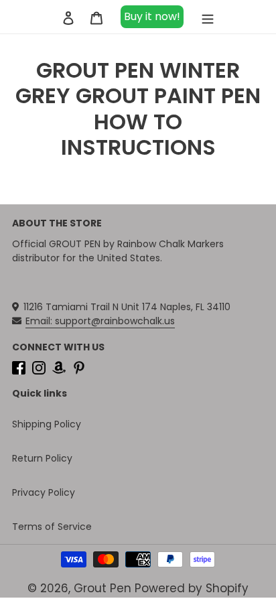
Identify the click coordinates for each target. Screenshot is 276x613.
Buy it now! (152, 16)
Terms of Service (52, 526)
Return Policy (42, 458)
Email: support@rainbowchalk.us (100, 321)
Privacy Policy (43, 492)
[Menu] (208, 16)
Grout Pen (102, 588)
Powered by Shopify (192, 588)
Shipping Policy (46, 424)
